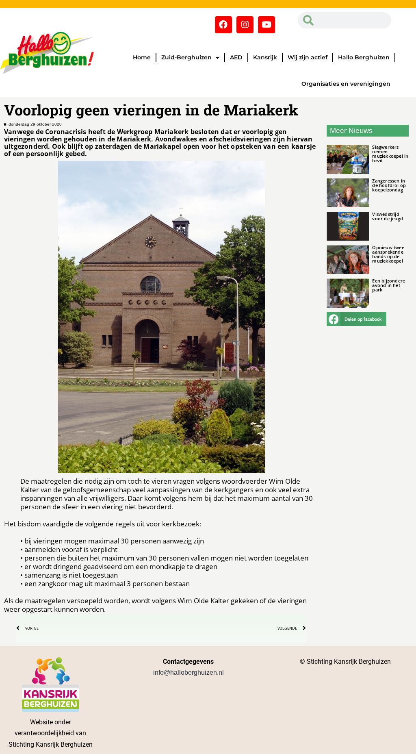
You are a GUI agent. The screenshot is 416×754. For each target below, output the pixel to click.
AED (236, 57)
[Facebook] (223, 24)
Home (142, 57)
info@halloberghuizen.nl (188, 672)
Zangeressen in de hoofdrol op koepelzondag (389, 185)
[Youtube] (266, 24)
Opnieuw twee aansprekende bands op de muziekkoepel (388, 254)
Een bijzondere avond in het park (388, 285)
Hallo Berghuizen (364, 57)
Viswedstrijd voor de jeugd (387, 216)
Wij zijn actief (307, 57)
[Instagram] (245, 24)
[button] (356, 319)
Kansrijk (265, 57)
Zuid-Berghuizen (186, 57)
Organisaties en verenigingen (345, 83)
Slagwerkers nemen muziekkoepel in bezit (390, 153)
